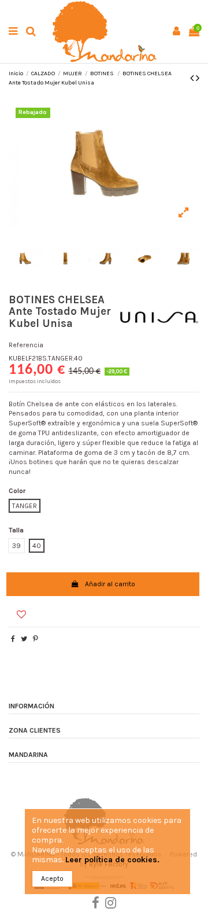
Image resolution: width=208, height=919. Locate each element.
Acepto (52, 878)
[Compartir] (13, 639)
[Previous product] (193, 78)
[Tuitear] (24, 639)
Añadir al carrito (110, 584)
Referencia (26, 345)
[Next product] (197, 78)
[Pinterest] (35, 639)
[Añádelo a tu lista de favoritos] (16, 609)
